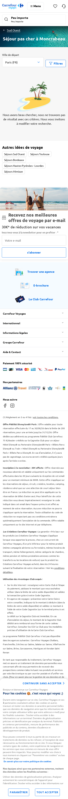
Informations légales (15, 332)
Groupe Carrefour (13, 342)
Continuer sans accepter (42, 683)
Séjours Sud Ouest (14, 154)
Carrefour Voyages (14, 313)
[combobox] (23, 60)
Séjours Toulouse (40, 154)
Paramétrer (19, 792)
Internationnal (11, 323)
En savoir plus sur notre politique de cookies (27, 761)
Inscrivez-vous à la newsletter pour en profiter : (30, 232)
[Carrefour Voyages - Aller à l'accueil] (13, 6)
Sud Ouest (13, 30)
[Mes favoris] (55, 6)
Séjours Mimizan (13, 171)
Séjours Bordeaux (14, 159)
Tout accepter (47, 792)
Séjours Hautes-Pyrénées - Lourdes (24, 165)
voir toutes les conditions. (45, 417)
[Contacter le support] (64, 6)
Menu (37, 6)
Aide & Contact (12, 352)
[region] (34, 739)
